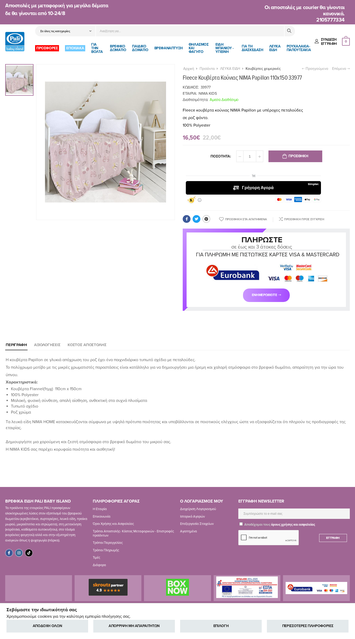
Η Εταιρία (100, 509)
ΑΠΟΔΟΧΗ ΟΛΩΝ (47, 626)
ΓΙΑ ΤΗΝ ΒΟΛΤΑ (97, 48)
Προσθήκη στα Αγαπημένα (246, 219)
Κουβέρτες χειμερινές (263, 68)
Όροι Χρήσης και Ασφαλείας (113, 524)
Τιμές (96, 557)
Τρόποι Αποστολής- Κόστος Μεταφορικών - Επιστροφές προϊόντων (133, 533)
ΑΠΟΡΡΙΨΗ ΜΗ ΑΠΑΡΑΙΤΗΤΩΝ (134, 626)
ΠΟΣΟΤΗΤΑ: (221, 156)
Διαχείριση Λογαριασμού (198, 509)
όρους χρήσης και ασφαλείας (293, 525)
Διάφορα (99, 565)
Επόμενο (339, 68)
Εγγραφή (333, 538)
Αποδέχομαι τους (279, 525)
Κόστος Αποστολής (87, 344)
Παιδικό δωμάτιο (140, 48)
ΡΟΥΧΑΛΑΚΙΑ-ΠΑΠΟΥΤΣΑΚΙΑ (299, 48)
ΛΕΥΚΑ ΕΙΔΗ (275, 48)
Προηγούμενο (316, 68)
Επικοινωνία (101, 516)
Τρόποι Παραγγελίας (108, 543)
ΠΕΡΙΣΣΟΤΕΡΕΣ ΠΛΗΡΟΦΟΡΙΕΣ (307, 626)
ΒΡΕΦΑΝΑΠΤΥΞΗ (168, 48)
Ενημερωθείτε (264, 295)
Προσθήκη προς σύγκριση (304, 219)
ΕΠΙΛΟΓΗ (221, 626)
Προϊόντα (207, 68)
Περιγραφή (16, 344)
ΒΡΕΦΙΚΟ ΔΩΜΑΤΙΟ (118, 48)
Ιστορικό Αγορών (192, 516)
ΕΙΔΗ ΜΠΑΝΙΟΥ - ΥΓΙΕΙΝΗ (224, 48)
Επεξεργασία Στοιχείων (197, 524)
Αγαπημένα (188, 531)
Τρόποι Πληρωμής (106, 550)
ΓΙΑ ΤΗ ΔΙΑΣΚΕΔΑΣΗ (252, 48)
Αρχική (188, 68)
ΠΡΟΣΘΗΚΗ (298, 156)
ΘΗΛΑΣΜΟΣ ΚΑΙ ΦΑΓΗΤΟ (199, 48)
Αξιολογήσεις (47, 344)
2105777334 (330, 20)
